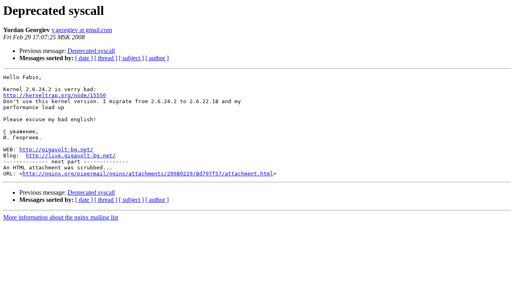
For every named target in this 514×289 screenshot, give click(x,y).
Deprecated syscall (91, 50)
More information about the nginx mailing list (60, 217)
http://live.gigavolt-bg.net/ (71, 156)
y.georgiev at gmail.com (81, 29)
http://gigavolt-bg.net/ (56, 150)
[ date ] (84, 58)
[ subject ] (131, 58)
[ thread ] (105, 58)
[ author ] (157, 58)
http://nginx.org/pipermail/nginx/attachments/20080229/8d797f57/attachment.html (147, 174)
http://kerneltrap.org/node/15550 (54, 95)
